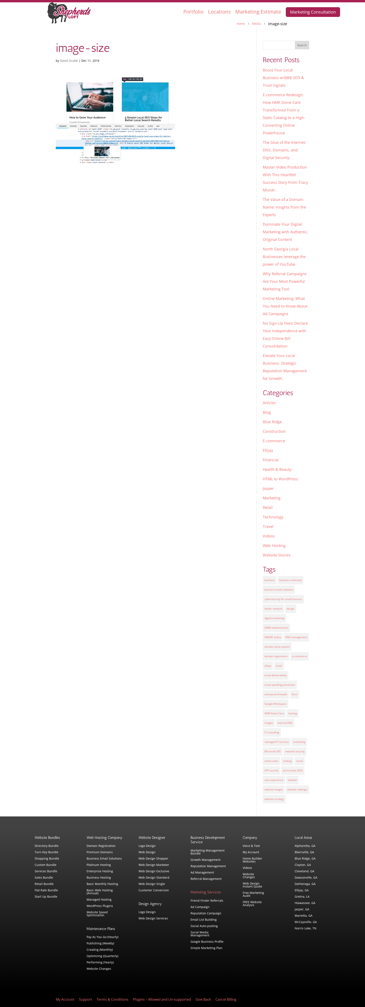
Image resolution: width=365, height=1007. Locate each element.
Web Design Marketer (154, 865)
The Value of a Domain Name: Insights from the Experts (284, 207)
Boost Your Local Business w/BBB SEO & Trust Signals (283, 77)
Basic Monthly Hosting (102, 884)
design (290, 608)
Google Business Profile (207, 942)
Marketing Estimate (258, 11)
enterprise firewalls (275, 694)
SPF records (271, 770)
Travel (268, 526)
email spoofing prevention (279, 685)
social (299, 761)
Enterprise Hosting (100, 871)
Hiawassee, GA (305, 903)
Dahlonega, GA (305, 884)
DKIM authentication (276, 627)
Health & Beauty (277, 469)
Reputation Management (208, 866)
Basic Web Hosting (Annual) (100, 892)
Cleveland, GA (304, 871)
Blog (267, 412)
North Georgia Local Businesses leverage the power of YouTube (284, 256)
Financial (271, 459)
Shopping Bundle (47, 858)
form (294, 694)
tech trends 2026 (293, 770)
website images (273, 789)
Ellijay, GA (302, 890)
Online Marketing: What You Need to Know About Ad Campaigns (285, 306)
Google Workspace (275, 704)
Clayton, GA (303, 865)
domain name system (277, 646)
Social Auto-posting (204, 926)
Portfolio (193, 11)
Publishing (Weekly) (100, 943)
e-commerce (299, 656)
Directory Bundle (47, 846)
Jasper (268, 488)
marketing (299, 742)
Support (85, 1000)
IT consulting (271, 732)
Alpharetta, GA (305, 846)
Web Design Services (153, 918)
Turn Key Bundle (46, 852)
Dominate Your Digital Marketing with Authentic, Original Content (285, 232)
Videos (269, 536)
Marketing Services (206, 892)
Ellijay (268, 450)
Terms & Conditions (112, 1000)
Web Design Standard (154, 877)
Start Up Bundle (46, 896)
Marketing (272, 497)
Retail (268, 507)
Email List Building (204, 920)
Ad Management (202, 872)
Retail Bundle (44, 884)
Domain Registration (101, 846)
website (292, 780)
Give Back (203, 1000)
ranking (287, 761)
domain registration (276, 656)
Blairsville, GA (304, 852)
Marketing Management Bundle (208, 852)
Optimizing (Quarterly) (102, 956)
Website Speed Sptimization (97, 914)
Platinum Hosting (99, 865)
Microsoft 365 (272, 751)
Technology (273, 516)
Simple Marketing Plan (206, 948)
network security (295, 751)
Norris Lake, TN (305, 928)
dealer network (273, 608)
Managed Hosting (99, 899)
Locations (219, 11)
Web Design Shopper (153, 858)
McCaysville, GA (306, 922)
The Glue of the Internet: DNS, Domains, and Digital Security (284, 150)
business (269, 580)
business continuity (290, 580)
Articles (269, 402)
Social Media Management (200, 934)
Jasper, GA (302, 909)
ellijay (267, 666)
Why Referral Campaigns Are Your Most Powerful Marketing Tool (284, 281)
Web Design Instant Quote (252, 885)
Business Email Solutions (104, 858)
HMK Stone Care (274, 713)
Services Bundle (46, 871)
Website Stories (276, 555)
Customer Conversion (154, 890)
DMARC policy (272, 637)
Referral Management (206, 879)
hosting (292, 713)
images (268, 723)
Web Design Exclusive (154, 871)
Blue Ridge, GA (305, 858)
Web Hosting (274, 545)
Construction (274, 431)
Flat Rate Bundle (46, 890)
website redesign (297, 789)
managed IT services (276, 742)
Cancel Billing (225, 1000)
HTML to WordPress (280, 478)
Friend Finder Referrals (207, 901)
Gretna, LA (302, 896)
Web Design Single (152, 884)
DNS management (296, 637)
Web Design (147, 852)
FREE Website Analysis (252, 904)
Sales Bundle (44, 877)
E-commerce (274, 440)
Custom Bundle (45, 865)
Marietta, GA (303, 916)
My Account (251, 852)
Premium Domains (100, 852)
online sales (271, 761)
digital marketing (274, 618)
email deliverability (275, 675)
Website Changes (99, 969)
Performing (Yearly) (100, 962)
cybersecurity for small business (283, 599)
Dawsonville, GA (306, 877)
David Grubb (69, 61)
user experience (273, 780)
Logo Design (147, 846)
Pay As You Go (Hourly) (102, 937)
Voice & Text (251, 846)
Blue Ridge (272, 421)
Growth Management (206, 860)
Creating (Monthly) (100, 950)
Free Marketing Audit (253, 894)
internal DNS (285, 723)
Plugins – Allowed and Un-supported (162, 1000)
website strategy (274, 799)
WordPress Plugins (100, 906)
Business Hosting (99, 877)
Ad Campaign (200, 907)
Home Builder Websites (252, 860)
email (279, 666)
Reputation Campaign (206, 913)
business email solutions (278, 589)
